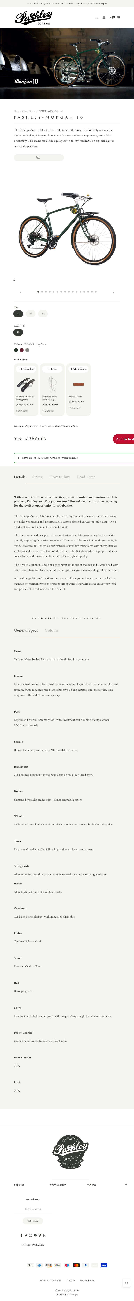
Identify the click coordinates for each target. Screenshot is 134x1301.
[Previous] (20, 292)
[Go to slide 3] (46, 292)
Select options (27, 369)
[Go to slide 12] (80, 292)
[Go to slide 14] (88, 292)
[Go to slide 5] (53, 292)
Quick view (22, 411)
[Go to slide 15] (92, 292)
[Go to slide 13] (84, 292)
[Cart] (111, 17)
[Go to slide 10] (73, 292)
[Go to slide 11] (76, 292)
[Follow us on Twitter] (26, 1235)
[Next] (114, 292)
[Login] (104, 17)
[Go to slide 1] (38, 292)
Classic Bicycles (29, 111)
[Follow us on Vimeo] (39, 1235)
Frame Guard (75, 397)
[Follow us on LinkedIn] (44, 1235)
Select (53, 369)
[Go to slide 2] (42, 292)
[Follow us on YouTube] (35, 1235)
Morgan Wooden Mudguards (25, 398)
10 (18, 332)
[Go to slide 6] (57, 292)
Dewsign (73, 1295)
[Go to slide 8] (65, 292)
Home (17, 111)
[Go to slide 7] (61, 292)
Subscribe (32, 1221)
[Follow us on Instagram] (30, 1235)
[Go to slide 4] (50, 292)
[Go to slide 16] (96, 292)
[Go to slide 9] (69, 292)
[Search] (96, 17)
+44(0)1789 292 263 (33, 1244)
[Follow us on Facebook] (21, 1235)
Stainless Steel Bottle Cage (49, 398)
